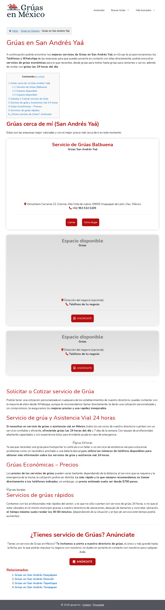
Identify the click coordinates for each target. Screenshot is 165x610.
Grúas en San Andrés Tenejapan (36, 587)
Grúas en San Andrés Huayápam (36, 575)
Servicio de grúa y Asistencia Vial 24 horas (33, 102)
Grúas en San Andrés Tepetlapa (36, 583)
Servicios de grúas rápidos (24, 110)
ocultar (40, 76)
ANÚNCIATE (84, 318)
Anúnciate (99, 10)
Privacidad (98, 604)
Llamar (71, 222)
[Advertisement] (82, 178)
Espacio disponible (24, 91)
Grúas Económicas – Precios (25, 106)
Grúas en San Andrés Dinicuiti (34, 579)
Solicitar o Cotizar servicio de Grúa (28, 99)
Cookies (86, 604)
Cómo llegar (90, 222)
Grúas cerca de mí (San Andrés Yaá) (29, 83)
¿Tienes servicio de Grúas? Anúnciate (30, 114)
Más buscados (143, 10)
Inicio (15, 30)
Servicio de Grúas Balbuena (29, 87)
